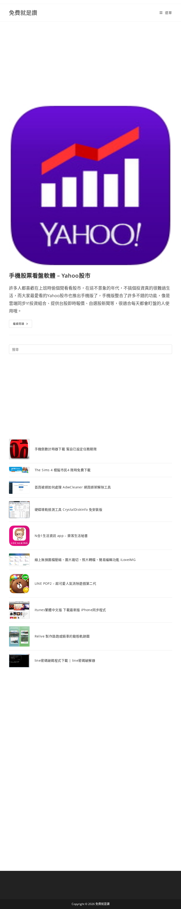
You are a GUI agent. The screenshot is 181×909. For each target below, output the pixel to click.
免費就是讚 (23, 12)
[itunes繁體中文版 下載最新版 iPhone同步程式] (19, 610)
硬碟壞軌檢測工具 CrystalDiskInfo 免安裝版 (69, 509)
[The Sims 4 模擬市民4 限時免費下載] (19, 470)
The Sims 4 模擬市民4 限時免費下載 (63, 470)
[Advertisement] (90, 57)
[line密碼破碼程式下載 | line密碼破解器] (19, 660)
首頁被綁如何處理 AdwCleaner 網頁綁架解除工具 (73, 487)
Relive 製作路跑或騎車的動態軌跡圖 (62, 636)
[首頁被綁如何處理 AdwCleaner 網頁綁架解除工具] (19, 487)
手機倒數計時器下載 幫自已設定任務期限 (66, 449)
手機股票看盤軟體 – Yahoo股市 (49, 275)
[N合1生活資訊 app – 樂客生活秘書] (19, 535)
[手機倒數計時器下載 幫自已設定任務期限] (19, 449)
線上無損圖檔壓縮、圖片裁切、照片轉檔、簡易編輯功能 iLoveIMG (85, 559)
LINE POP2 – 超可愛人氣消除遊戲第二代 (65, 583)
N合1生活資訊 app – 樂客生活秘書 (61, 535)
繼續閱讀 (22, 324)
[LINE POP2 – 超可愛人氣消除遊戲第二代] (19, 583)
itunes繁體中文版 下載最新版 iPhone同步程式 (70, 610)
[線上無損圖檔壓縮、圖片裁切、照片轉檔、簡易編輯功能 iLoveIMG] (19, 559)
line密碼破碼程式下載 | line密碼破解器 (65, 660)
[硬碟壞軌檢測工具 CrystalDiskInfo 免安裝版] (19, 509)
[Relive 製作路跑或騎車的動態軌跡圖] (19, 636)
